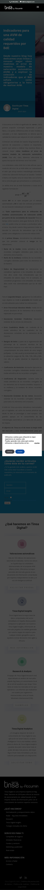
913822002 (14, 2)
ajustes (37, 443)
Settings (9, 451)
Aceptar (20, 451)
